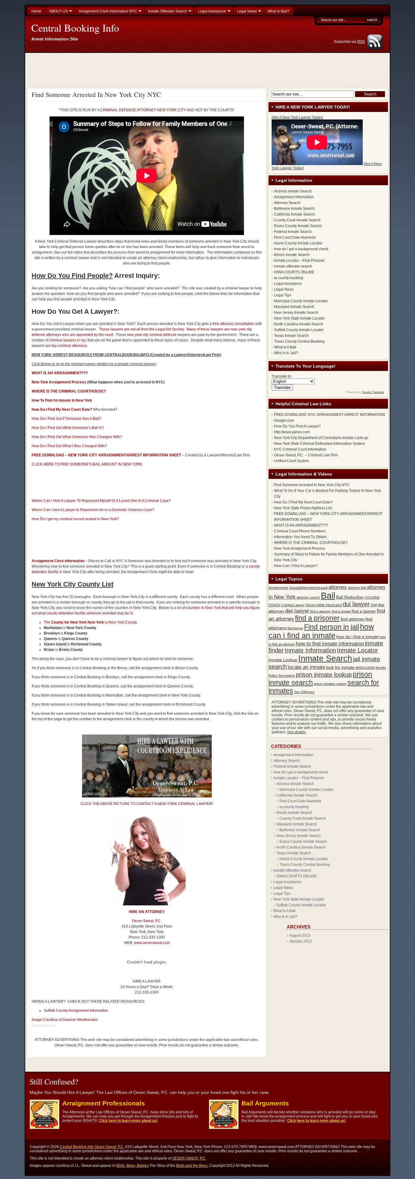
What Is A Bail (285, 347)
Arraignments (278, 588)
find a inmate (341, 611)
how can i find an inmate (321, 631)
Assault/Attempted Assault (308, 588)
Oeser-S (139, 921)
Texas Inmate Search (291, 336)
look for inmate (340, 667)
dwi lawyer (297, 611)
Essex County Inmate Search (298, 226)
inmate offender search (293, 266)
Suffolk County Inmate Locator (299, 330)
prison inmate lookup (324, 674)
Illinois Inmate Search (292, 255)
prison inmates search (330, 684)
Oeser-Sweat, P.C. (109, 1147)
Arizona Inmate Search (293, 191)
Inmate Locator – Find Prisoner (299, 260)
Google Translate (373, 392)
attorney (337, 587)
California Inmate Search (294, 214)
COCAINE (372, 597)
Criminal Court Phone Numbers (300, 531)
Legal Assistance (288, 284)
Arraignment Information (294, 197)
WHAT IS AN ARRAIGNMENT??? (301, 525)
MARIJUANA (365, 667)
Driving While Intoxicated (324, 605)
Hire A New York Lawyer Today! (297, 117)
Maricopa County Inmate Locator (301, 301)
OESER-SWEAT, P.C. (189, 1158)
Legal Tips (282, 295)
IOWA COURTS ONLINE (294, 272)
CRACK (274, 605)
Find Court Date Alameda (295, 237)
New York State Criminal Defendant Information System (319, 443)
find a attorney (320, 611)
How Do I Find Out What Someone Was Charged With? (77, 437)
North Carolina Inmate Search (298, 324)
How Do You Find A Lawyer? (297, 426)
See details (296, 732)
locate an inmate (306, 667)
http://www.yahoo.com (292, 432)
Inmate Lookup (283, 659)
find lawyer (295, 628)
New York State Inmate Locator (299, 318)
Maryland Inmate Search (294, 307)
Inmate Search (325, 658)
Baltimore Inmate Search (294, 208)
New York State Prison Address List (303, 508)
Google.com (284, 420)
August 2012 (299, 935)
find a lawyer (364, 611)
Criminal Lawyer (293, 605)
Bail (328, 595)
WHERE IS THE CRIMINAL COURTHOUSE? (311, 543)
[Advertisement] (208, 69)
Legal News (284, 289)
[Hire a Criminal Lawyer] (147, 796)
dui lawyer (356, 604)
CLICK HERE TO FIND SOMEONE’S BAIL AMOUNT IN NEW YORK (87, 464)
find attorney (353, 619)
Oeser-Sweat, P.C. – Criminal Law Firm (306, 455)
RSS (361, 42)
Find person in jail (331, 627)
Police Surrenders (282, 675)
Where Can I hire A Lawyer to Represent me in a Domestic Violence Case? (93, 510)
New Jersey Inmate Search (296, 312)
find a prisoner (317, 618)
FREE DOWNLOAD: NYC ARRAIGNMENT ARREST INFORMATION (329, 415)
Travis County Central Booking (299, 341)
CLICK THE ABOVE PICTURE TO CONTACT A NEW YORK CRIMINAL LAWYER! (147, 804)
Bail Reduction (350, 597)
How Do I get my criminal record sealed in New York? (75, 519)
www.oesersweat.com (152, 943)
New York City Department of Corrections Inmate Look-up (321, 438)
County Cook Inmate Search (297, 220)
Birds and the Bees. (192, 1165)
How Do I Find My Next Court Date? (303, 502)
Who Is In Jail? (286, 353)
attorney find (357, 588)
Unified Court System (291, 461)
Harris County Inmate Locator (298, 243)
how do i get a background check (301, 249)
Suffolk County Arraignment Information (76, 1010)
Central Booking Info (75, 28)
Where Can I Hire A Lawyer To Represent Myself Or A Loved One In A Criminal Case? (101, 501)
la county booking (288, 278)
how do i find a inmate (357, 636)
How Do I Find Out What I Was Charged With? (69, 446)
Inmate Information (310, 650)
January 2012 (300, 941)
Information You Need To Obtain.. (301, 537)
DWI (374, 605)
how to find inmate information (330, 644)
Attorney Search (287, 203)
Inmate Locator (357, 650)
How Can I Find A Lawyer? (295, 566)
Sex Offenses (304, 692)
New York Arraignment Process (59, 382)
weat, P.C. (154, 921)
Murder (381, 667)
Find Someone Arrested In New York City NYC (96, 94)
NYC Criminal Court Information (300, 449)
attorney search (308, 597)
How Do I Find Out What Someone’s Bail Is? (68, 428)
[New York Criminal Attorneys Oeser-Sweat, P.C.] (147, 904)
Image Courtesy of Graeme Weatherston (65, 1020)
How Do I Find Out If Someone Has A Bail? (66, 419)
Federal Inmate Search (293, 232)
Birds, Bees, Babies (132, 1165)
